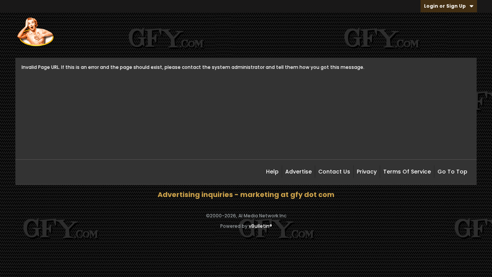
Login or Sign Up (445, 6)
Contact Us (334, 171)
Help (272, 171)
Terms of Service (407, 171)
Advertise (298, 171)
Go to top (452, 171)
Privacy (367, 171)
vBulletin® (260, 226)
